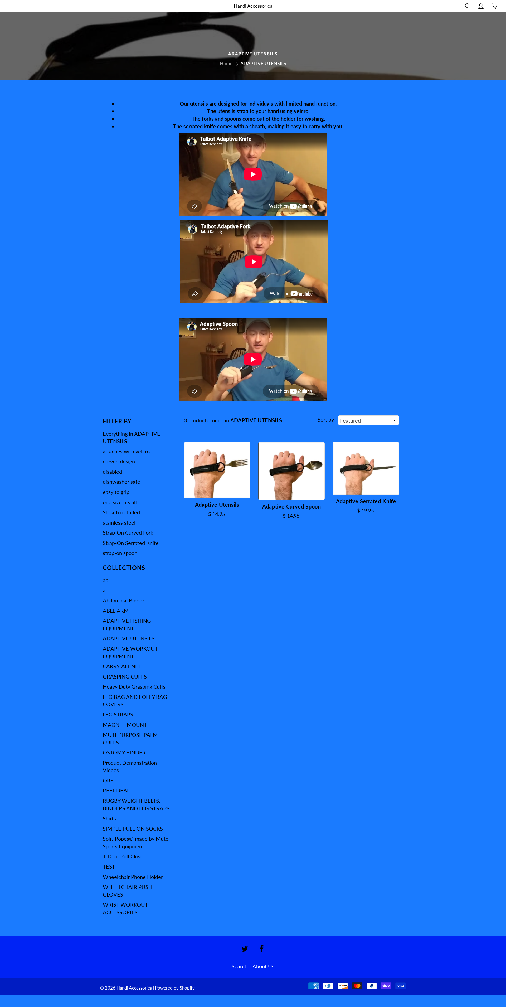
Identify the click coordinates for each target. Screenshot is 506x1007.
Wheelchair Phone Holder (133, 877)
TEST (109, 866)
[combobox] (368, 420)
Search (239, 966)
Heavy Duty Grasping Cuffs (134, 686)
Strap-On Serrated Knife (131, 543)
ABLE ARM (116, 610)
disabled (112, 471)
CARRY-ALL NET (122, 666)
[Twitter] (244, 948)
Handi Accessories (253, 6)
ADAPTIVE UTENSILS (128, 638)
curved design (119, 461)
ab (105, 580)
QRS (108, 780)
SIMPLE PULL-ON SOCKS (133, 828)
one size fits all (120, 502)
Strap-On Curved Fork (128, 532)
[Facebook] (261, 948)
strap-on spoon (120, 553)
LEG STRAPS (118, 714)
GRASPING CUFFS (125, 676)
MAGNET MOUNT (125, 725)
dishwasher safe (121, 481)
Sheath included (121, 512)
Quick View (217, 470)
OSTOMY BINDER (124, 752)
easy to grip (116, 492)
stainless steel (119, 522)
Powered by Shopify (175, 988)
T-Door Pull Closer (124, 856)
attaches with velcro (126, 451)
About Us (263, 966)
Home (226, 63)
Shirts (109, 818)
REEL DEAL (116, 790)
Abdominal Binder (123, 600)
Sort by (326, 419)
